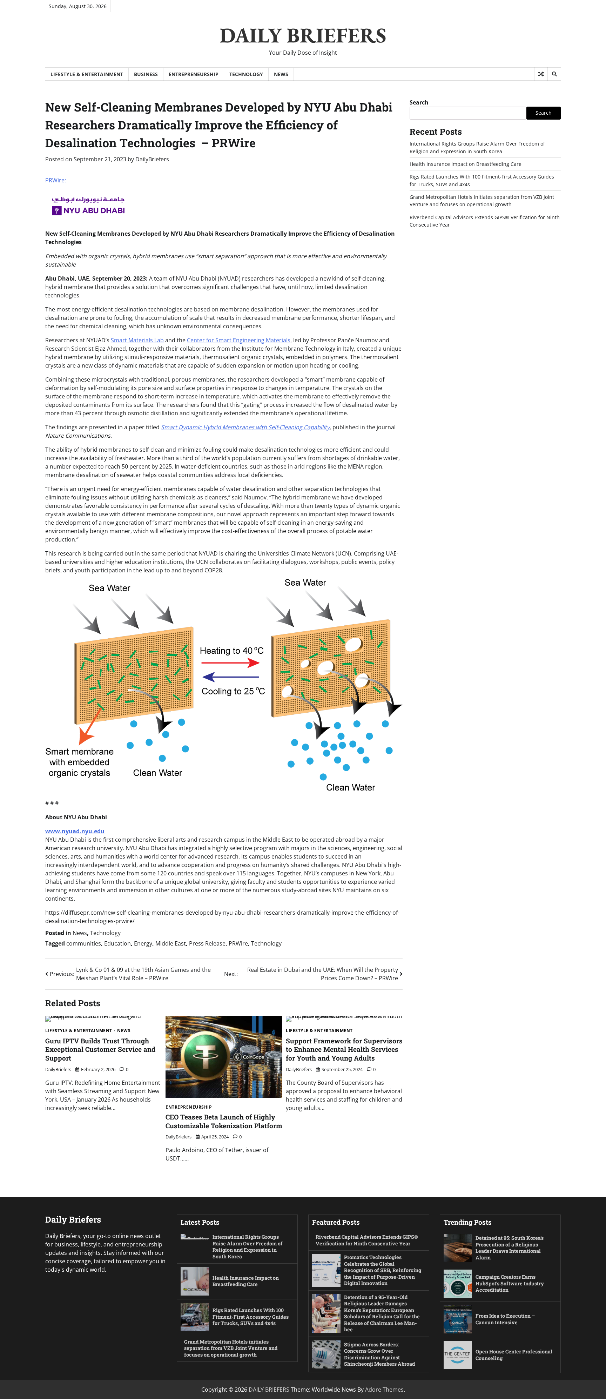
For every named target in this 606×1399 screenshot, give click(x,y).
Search (419, 102)
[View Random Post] (540, 74)
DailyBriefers (152, 159)
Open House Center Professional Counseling (514, 1354)
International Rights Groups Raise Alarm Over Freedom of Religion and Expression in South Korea (248, 1246)
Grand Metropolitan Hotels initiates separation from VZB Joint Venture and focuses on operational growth (230, 1348)
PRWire (238, 943)
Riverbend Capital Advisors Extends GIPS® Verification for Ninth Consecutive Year (367, 1240)
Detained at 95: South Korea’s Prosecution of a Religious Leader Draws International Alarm (510, 1248)
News (281, 74)
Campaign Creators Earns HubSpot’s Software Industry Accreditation (510, 1283)
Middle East (170, 943)
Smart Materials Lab (137, 340)
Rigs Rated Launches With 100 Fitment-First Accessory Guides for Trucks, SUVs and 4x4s (251, 1316)
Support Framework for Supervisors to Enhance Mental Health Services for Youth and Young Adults (344, 1049)
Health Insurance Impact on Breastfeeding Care (465, 164)
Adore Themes (384, 1389)
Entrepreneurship (193, 74)
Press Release (207, 943)
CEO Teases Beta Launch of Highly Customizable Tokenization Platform (224, 1121)
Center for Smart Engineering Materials (238, 340)
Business (146, 74)
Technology (246, 74)
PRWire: (55, 180)
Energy (143, 943)
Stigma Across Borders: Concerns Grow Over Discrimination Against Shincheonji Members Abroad (379, 1354)
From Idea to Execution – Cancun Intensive (505, 1319)
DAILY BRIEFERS (303, 35)
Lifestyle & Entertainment (86, 74)
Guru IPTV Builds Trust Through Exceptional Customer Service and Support (100, 1049)
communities (83, 943)
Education (117, 943)
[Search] (554, 74)
